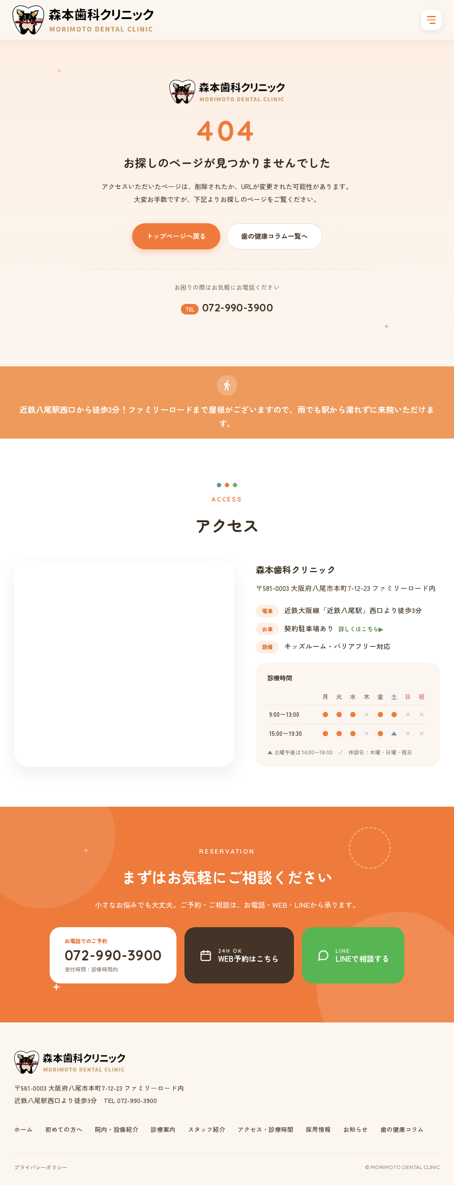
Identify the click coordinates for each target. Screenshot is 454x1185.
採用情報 (318, 1129)
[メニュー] (431, 20)
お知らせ (355, 1129)
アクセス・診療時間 (266, 1129)
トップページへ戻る (176, 236)
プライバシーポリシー (40, 1167)
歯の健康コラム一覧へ (274, 236)
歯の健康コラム (402, 1129)
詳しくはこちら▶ (360, 629)
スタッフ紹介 (206, 1129)
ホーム (23, 1129)
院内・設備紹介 (116, 1129)
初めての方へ (63, 1129)
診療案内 (163, 1129)
